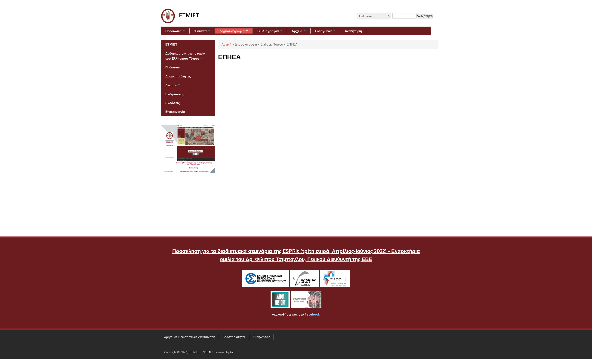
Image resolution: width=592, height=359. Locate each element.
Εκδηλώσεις (174, 94)
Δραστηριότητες (178, 76)
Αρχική (226, 44)
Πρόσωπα (173, 31)
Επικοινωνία (175, 112)
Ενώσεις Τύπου (271, 44)
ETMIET (189, 15)
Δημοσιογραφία (232, 31)
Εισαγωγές (324, 31)
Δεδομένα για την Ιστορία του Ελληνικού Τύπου (185, 55)
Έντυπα (201, 31)
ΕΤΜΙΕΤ (171, 44)
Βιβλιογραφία (268, 31)
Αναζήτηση (353, 31)
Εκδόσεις (172, 103)
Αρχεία (297, 31)
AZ (232, 352)
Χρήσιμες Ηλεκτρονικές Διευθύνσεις (189, 337)
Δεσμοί (171, 85)
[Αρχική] (168, 22)
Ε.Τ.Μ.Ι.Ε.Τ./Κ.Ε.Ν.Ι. (200, 352)
